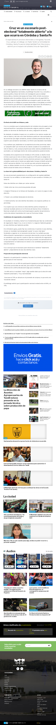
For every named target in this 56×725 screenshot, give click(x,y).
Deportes (35, 11)
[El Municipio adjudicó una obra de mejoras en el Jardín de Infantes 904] (41, 506)
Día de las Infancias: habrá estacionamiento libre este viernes (21, 342)
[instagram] (11, 1)
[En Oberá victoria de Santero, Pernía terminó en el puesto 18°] (41, 604)
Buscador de (15, 630)
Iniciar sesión (28, 305)
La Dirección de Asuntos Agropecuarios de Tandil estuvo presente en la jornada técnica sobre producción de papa (14, 399)
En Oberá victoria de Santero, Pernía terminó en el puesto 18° (40, 614)
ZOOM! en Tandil (8, 688)
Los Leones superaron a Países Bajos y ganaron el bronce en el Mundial (45, 385)
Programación (7, 690)
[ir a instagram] (21, 668)
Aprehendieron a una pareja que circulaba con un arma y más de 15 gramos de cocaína (15, 614)
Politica (6, 684)
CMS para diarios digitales (46, 723)
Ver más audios (49, 551)
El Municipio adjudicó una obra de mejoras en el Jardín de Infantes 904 (40, 516)
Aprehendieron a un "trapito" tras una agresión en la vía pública (22, 333)
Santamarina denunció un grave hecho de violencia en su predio (25, 441)
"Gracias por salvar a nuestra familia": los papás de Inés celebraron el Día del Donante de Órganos (15, 590)
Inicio (5, 675)
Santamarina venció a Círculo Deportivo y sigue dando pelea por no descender (45, 394)
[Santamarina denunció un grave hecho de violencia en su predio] (25, 431)
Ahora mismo (9, 11)
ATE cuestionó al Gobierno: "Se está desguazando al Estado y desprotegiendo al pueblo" (14, 516)
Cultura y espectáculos (10, 686)
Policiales (18, 11)
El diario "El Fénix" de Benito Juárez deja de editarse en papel (45, 377)
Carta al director (8, 699)
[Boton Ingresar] (51, 1)
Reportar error (8, 701)
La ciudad (27, 11)
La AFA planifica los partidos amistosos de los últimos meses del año (23, 326)
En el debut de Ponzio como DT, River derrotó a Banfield (45, 419)
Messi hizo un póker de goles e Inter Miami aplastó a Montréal (46, 410)
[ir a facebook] (17, 668)
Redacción (6, 697)
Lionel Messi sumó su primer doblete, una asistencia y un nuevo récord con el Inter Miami (28, 330)
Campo (43, 11)
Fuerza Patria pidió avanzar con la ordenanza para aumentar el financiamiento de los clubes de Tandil (25, 464)
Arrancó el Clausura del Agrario (44, 401)
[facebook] (14, 1)
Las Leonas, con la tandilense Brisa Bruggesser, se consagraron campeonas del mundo (39, 590)
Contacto (6, 703)
